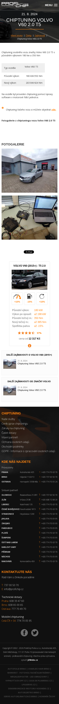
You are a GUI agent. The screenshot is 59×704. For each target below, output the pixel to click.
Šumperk (6, 537)
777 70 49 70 (18, 609)
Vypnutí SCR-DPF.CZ (16, 680)
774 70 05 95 (24, 620)
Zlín (4, 499)
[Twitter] (34, 633)
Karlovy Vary (9, 547)
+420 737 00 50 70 (48, 477)
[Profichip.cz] (15, 5)
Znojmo (6, 523)
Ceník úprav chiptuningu (15, 423)
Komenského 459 (27, 561)
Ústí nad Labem (10, 542)
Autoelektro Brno (28, 692)
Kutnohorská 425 (27, 472)
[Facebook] (24, 633)
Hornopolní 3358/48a (29, 481)
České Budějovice (11, 509)
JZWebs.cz (33, 660)
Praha (5, 472)
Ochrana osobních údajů (15, 442)
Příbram (6, 552)
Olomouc (7, 495)
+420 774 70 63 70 (48, 472)
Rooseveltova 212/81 (29, 495)
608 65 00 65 (15, 605)
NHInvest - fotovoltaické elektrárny (28, 672)
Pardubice (7, 528)
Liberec (5, 504)
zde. (53, 109)
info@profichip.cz (13, 589)
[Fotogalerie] (29, 171)
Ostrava (6, 481)
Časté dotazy (9, 433)
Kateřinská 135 (26, 504)
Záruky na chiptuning (13, 428)
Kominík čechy (47, 696)
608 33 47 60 (16, 601)
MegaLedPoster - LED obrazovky (28, 676)
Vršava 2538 (25, 499)
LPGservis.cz (29, 684)
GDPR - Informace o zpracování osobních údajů (28, 451)
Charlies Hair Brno (39, 668)
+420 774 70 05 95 (49, 518)
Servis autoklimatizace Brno (20, 696)
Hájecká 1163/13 (27, 477)
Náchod (6, 556)
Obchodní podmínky (13, 446)
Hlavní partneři (10, 437)
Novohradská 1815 (28, 509)
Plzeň (5, 533)
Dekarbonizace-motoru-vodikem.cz (28, 688)
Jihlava (5, 518)
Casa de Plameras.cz (40, 680)
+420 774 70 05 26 (48, 481)
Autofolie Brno (17, 668)
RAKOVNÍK (7, 561)
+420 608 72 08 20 (49, 499)
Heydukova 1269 (27, 514)
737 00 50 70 (11, 585)
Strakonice (8, 514)
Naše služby (8, 419)
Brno (4, 477)
